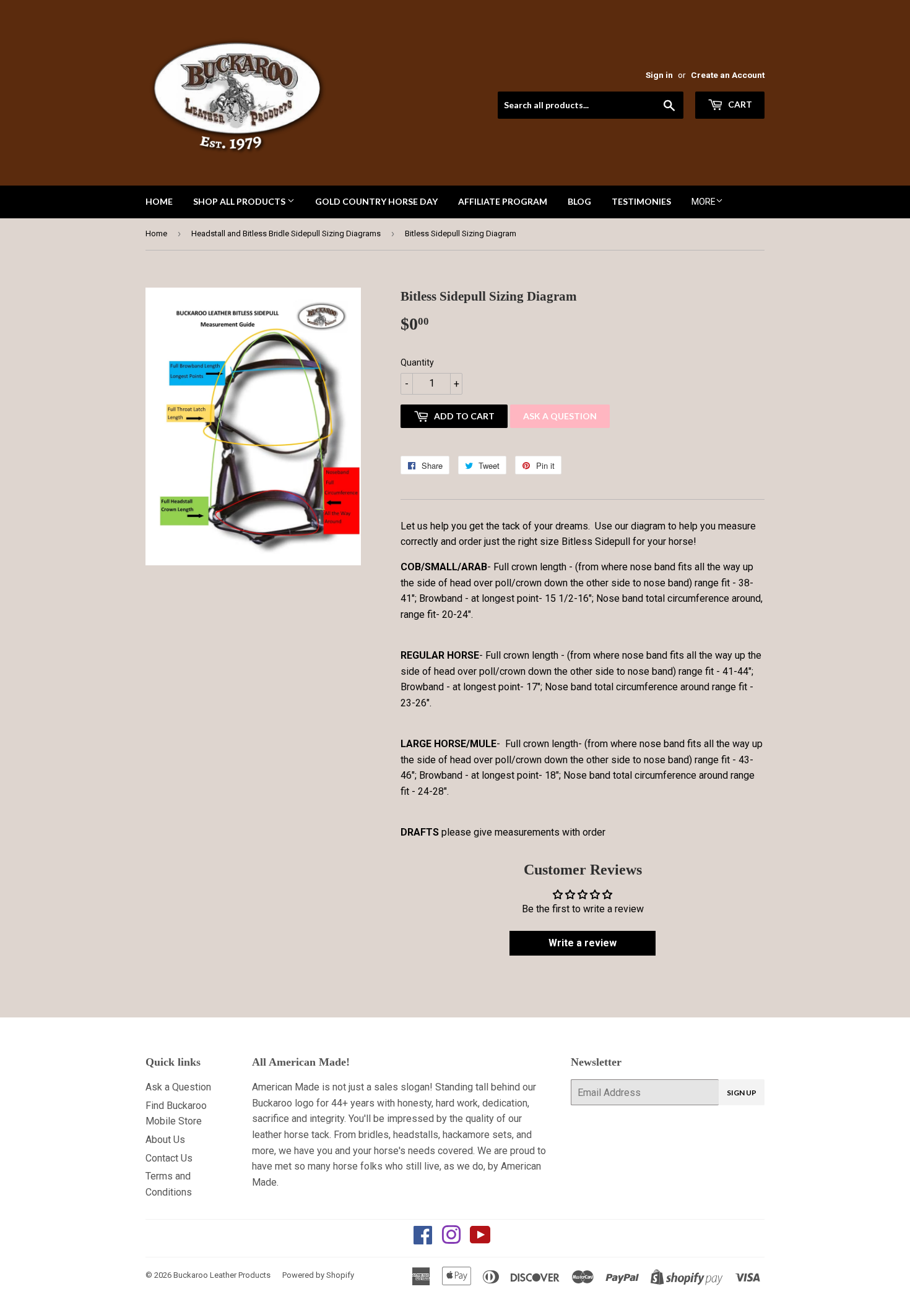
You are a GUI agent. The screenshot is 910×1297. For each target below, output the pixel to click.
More (703, 202)
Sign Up (741, 1092)
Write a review (582, 943)
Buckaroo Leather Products (222, 1275)
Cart (739, 104)
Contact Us (169, 1158)
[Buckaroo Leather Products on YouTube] (480, 1239)
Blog (579, 201)
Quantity (417, 362)
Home (159, 201)
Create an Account (728, 75)
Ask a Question (560, 416)
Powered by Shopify (318, 1275)
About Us (165, 1139)
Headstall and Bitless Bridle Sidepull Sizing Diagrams (286, 233)
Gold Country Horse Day (376, 201)
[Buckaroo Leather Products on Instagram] (451, 1239)
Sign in (659, 75)
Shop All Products (240, 201)
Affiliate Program (502, 201)
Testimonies (641, 201)
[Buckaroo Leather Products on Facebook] (423, 1239)
